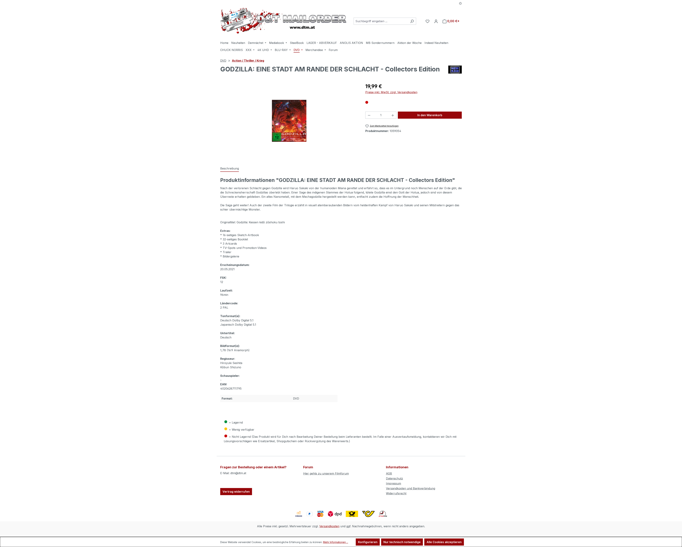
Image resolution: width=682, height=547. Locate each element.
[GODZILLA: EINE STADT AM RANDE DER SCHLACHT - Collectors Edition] (289, 121)
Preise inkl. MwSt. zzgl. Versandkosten (391, 92)
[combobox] (381, 21)
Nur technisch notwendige (402, 542)
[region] (289, 121)
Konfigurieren (367, 542)
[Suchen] (412, 21)
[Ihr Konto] (436, 21)
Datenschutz (394, 478)
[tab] (229, 168)
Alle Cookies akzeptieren (444, 542)
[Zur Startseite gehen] (283, 20)
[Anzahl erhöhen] (393, 115)
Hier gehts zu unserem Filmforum (326, 473)
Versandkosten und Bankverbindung (410, 488)
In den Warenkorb (429, 115)
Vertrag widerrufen (236, 491)
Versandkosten (329, 526)
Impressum (393, 483)
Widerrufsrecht (396, 493)
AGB (389, 473)
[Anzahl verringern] (369, 115)
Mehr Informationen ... (335, 542)
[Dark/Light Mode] (460, 3)
